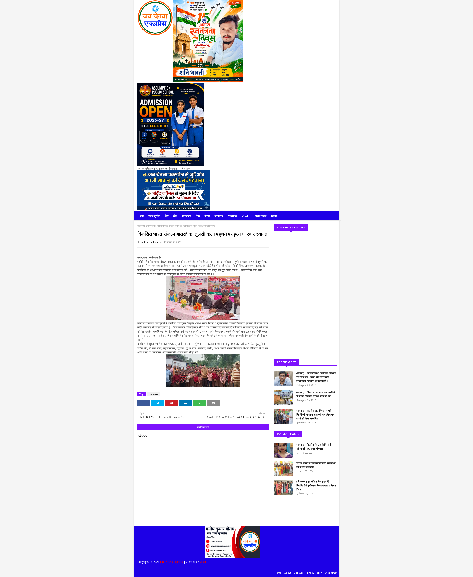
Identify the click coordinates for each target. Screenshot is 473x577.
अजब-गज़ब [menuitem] (260, 216)
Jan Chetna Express (151, 242)
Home (278, 572)
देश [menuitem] (166, 216)
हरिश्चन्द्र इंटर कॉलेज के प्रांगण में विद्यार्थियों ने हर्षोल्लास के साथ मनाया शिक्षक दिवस (316, 485)
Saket (203, 562)
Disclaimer (331, 572)
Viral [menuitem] (246, 216)
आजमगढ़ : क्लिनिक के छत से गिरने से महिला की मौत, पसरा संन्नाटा (313, 446)
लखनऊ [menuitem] (219, 216)
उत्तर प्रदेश (150, 225)
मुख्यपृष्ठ (140, 225)
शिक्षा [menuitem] (207, 216)
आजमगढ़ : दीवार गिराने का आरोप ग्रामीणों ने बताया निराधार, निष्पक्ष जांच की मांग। (315, 394)
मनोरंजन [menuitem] (186, 216)
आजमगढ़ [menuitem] (232, 216)
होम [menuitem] (142, 216)
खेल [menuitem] (175, 216)
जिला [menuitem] (274, 216)
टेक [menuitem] (198, 216)
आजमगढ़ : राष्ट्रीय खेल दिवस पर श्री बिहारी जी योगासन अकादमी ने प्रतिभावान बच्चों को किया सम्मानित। (315, 414)
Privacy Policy (314, 572)
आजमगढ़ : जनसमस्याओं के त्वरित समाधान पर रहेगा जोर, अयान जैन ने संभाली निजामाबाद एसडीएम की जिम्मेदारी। (316, 377)
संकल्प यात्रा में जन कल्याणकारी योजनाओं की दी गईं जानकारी (316, 465)
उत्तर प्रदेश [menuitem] (154, 216)
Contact (298, 572)
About (287, 572)
